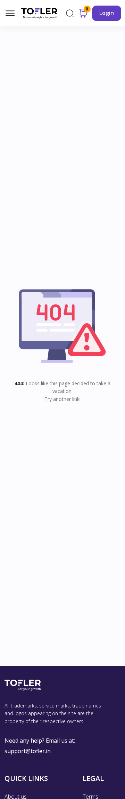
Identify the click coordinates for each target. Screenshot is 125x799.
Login (106, 13)
